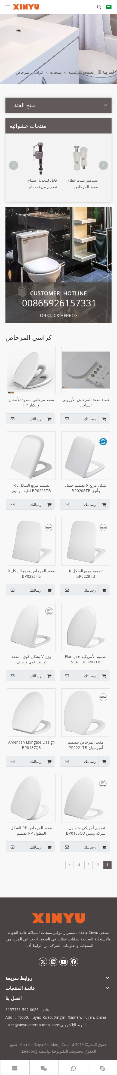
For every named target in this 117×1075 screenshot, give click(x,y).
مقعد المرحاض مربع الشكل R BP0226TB (31, 573)
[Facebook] (74, 961)
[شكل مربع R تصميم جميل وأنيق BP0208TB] (86, 455)
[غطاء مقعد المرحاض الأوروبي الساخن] (86, 369)
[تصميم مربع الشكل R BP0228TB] (86, 540)
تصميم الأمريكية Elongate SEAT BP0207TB (86, 659)
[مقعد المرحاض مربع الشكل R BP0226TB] (31, 540)
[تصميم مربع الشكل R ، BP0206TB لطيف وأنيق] (31, 455)
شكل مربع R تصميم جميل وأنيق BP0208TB (85, 488)
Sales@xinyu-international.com (32, 1024)
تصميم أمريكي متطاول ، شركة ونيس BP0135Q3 (86, 830)
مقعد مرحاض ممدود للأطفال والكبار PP (31, 402)
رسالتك (90, 419)
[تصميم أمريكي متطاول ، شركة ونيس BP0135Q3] (86, 797)
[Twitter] (43, 961)
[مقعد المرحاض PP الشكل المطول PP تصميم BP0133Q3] (31, 797)
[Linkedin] (53, 961)
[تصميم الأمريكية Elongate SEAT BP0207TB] (86, 626)
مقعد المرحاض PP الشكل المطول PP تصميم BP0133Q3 (31, 830)
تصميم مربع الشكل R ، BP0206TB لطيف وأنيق (31, 488)
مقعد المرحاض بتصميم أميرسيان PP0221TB (86, 745)
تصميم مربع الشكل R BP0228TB (86, 573)
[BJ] (58, 265)
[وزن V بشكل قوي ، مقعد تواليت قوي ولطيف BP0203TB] (31, 626)
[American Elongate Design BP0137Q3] (31, 712)
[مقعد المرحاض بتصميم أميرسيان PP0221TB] (86, 712)
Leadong (29, 1051)
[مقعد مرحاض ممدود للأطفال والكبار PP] (31, 369)
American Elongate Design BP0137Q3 (31, 745)
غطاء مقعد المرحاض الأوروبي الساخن (85, 402)
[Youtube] (63, 961)
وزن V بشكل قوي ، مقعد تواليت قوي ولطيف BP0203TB (31, 659)
